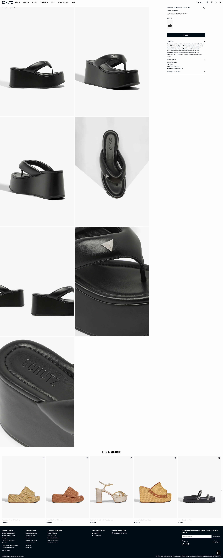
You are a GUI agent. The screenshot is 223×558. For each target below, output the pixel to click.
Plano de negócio (30, 535)
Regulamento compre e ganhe (10, 545)
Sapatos (8, 8)
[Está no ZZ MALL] (216, 542)
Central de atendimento (8, 533)
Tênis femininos (52, 535)
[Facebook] (188, 544)
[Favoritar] (204, 8)
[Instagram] (183, 544)
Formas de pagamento (8, 535)
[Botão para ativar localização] (208, 2)
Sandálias (14, 8)
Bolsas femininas (52, 533)
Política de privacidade (8, 547)
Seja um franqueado (31, 533)
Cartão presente (30, 543)
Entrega (4, 538)
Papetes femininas (53, 543)
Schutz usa (29, 547)
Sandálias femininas (53, 538)
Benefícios (5, 543)
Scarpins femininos (53, 540)
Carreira (28, 538)
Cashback (28, 545)
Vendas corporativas (31, 540)
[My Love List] (216, 3)
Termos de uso (6, 550)
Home (3, 8)
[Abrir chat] (218, 552)
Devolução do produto (8, 540)
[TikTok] (185, 544)
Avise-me (186, 35)
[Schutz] (7, 2)
